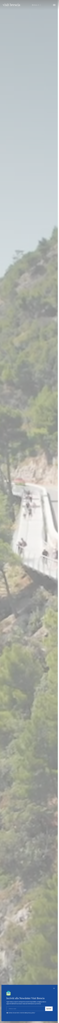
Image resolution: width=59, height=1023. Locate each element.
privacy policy (31, 1013)
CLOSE (54, 988)
